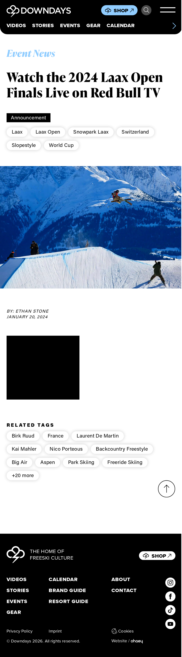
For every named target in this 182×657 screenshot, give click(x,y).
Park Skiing (81, 462)
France (55, 435)
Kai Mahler (24, 448)
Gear (93, 25)
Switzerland (135, 131)
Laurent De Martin (98, 435)
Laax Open (48, 131)
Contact (124, 590)
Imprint (55, 631)
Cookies (126, 631)
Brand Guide (67, 590)
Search (146, 10)
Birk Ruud (23, 435)
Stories (43, 25)
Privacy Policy (20, 631)
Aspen (47, 462)
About (120, 579)
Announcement (28, 117)
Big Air (19, 462)
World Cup (61, 145)
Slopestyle (24, 145)
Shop (121, 10)
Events (70, 25)
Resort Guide (68, 601)
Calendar (121, 25)
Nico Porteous (66, 448)
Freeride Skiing (124, 462)
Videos (16, 25)
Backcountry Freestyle (122, 448)
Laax (17, 131)
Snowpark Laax (90, 131)
